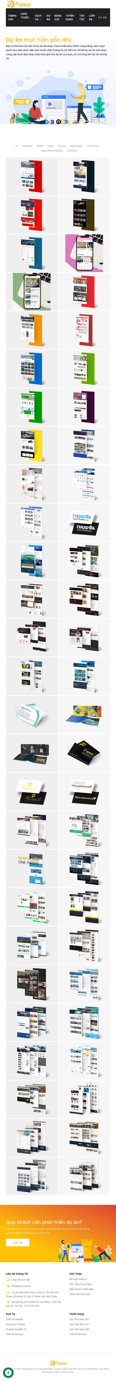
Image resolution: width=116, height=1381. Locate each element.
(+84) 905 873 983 (21, 1279)
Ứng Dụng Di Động (15, 1324)
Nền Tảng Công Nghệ (80, 1284)
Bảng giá (57, 17)
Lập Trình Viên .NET (79, 1319)
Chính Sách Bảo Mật (79, 1294)
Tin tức (81, 17)
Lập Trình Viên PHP (79, 1324)
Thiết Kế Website (14, 1319)
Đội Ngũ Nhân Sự (78, 1279)
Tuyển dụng (70, 17)
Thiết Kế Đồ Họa (14, 1334)
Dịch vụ (38, 17)
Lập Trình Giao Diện (79, 1329)
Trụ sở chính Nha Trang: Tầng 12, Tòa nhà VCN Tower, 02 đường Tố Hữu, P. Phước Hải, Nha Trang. (32, 1294)
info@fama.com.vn (21, 1286)
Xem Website (31, 184)
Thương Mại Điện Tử (16, 1329)
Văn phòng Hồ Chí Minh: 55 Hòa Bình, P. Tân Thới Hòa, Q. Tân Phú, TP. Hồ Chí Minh (33, 1304)
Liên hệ (92, 17)
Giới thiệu (25, 15)
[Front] (18, 4)
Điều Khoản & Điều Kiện (81, 1289)
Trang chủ (12, 17)
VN (100, 17)
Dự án (48, 17)
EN (104, 17)
